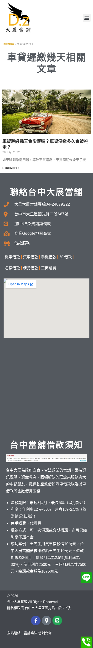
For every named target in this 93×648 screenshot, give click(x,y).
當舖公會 (45, 633)
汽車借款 (30, 257)
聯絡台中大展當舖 (46, 192)
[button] (87, 18)
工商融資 (48, 268)
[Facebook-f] (36, 620)
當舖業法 (30, 633)
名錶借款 (12, 268)
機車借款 (12, 257)
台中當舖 (8, 44)
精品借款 (30, 268)
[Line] (57, 620)
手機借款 (48, 257)
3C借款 (65, 257)
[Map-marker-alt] (46, 620)
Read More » (11, 168)
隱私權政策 (15, 608)
